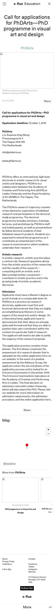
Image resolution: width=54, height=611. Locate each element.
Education (32, 4)
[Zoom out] (48, 434)
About (4, 559)
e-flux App (6, 569)
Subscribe (27, 588)
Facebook (32, 564)
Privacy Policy (8, 561)
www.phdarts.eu (11, 160)
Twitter (31, 566)
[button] (27, 446)
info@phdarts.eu (11, 152)
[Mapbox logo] (9, 463)
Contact (31, 559)
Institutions (7, 564)
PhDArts (27, 48)
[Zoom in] (48, 429)
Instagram (32, 569)
